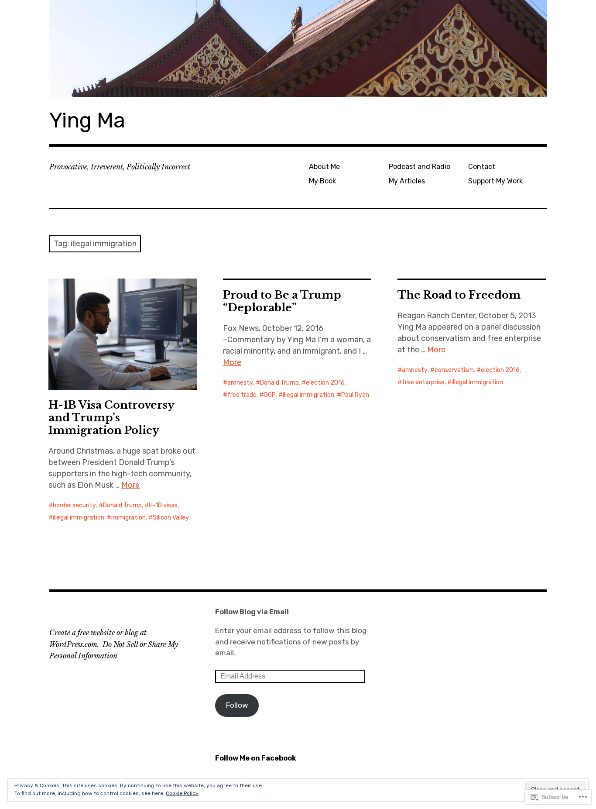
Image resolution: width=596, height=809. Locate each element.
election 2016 (325, 382)
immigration (128, 517)
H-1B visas (163, 505)
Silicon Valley (171, 517)
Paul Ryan (355, 395)
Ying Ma (87, 120)
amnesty (240, 382)
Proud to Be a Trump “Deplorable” (282, 301)
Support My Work (495, 181)
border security (74, 505)
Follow (237, 705)
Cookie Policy (182, 793)
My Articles (407, 181)
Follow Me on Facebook (255, 758)
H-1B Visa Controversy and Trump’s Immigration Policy (111, 418)
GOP (270, 395)
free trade (242, 395)
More (130, 485)
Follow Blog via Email (252, 612)
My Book (322, 181)
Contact (481, 166)
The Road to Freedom (459, 295)
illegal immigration (78, 517)
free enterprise (423, 382)
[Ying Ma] (298, 48)
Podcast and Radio (419, 166)
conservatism (454, 370)
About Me (324, 166)
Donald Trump (122, 505)
